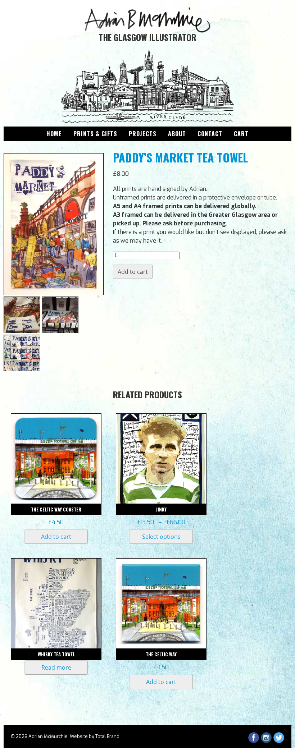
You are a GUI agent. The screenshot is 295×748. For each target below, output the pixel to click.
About (177, 133)
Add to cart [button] (56, 537)
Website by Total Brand (94, 736)
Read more (56, 667)
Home (54, 133)
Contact (210, 133)
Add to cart (133, 272)
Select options (161, 537)
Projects (142, 133)
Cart (241, 133)
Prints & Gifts (95, 133)
